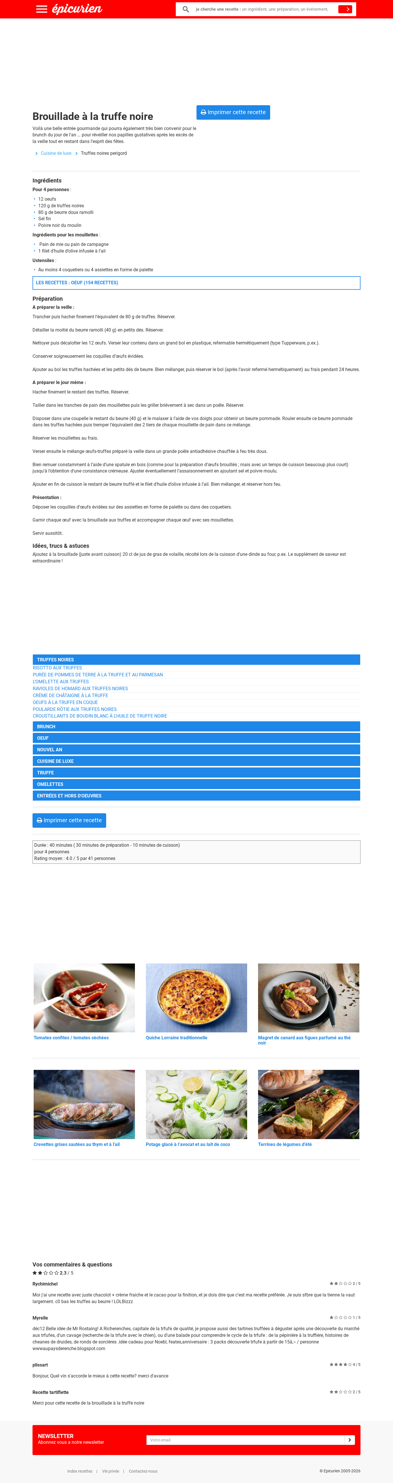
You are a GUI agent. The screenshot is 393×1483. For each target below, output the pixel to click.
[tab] (196, 659)
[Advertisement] (196, 60)
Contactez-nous (143, 1471)
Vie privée (110, 1471)
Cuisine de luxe (56, 153)
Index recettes (79, 1471)
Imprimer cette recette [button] (236, 112)
